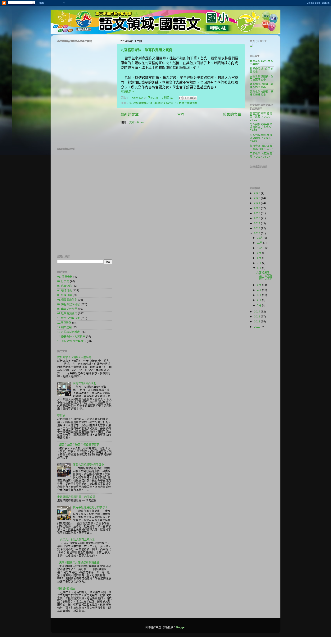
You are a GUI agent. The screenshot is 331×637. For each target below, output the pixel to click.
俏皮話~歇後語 (66, 588)
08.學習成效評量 (164, 103)
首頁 (180, 115)
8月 (259, 257)
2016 (257, 228)
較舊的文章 (232, 115)
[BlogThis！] (184, 98)
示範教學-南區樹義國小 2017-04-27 (261, 155)
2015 (257, 233)
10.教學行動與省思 (186, 103)
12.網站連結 (64, 327)
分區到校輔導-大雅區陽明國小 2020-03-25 (261, 138)
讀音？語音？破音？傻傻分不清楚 (79, 444)
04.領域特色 (64, 290)
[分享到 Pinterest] (195, 98)
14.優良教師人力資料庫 (71, 336)
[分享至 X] (188, 98)
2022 (257, 198)
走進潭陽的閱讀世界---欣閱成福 (76, 496)
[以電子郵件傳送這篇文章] (181, 98)
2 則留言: (168, 97)
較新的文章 (129, 115)
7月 (259, 263)
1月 (259, 305)
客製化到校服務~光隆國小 (88, 464)
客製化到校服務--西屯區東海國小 (261, 78)
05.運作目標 (64, 295)
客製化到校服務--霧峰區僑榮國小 (261, 86)
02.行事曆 (63, 281)
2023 (257, 193)
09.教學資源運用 (67, 313)
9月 (259, 253)
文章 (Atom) (136, 122)
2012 (257, 321)
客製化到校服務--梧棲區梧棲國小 (261, 93)
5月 (259, 285)
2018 (257, 218)
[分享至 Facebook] (191, 98)
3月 (259, 295)
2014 (257, 311)
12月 (260, 237)
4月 (259, 290)
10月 (260, 248)
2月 (259, 300)
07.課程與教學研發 (140, 103)
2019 (257, 213)
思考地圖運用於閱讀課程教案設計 (79, 562)
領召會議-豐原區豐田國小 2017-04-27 (261, 147)
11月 (260, 242)
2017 (257, 223)
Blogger (180, 627)
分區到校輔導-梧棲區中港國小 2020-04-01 (261, 116)
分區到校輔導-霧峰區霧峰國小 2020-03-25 (261, 127)
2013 (257, 316)
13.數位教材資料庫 (68, 331)
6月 (259, 268)
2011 (257, 326)
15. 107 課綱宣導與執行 (71, 341)
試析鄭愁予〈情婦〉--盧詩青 (74, 357)
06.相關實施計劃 (67, 299)
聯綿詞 (61, 415)
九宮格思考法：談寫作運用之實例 (146, 50)
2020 (257, 208)
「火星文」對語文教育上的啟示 (76, 539)
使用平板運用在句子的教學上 (90, 507)
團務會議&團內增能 (84, 383)
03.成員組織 (64, 285)
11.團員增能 (64, 322)
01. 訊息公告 (65, 276)
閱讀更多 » (127, 91)
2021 (257, 203)
